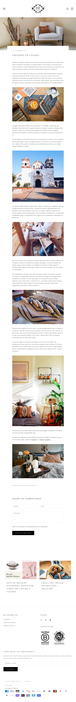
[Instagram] (45, 620)
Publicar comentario (23, 533)
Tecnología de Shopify (11, 688)
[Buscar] (68, 9)
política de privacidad (9, 622)
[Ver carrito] (72, 9)
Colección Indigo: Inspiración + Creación (52, 586)
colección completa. (44, 439)
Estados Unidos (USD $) (12, 681)
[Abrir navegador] (4, 9)
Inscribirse (10, 669)
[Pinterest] (50, 620)
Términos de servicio (9, 625)
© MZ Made (8, 685)
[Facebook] (41, 620)
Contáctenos (6, 619)
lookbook (34, 439)
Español (27, 681)
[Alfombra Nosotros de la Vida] (38, 104)
